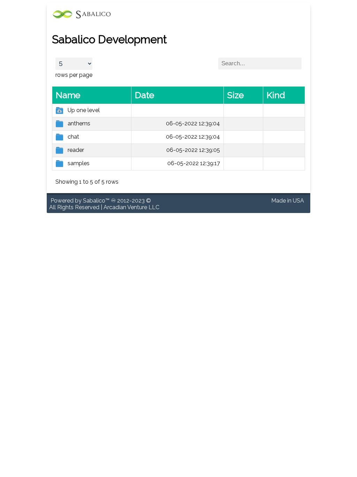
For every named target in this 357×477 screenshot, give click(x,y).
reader (76, 150)
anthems (79, 123)
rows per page (73, 75)
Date (144, 95)
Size (235, 95)
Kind (276, 95)
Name (68, 95)
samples (79, 163)
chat (73, 136)
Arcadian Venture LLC (131, 207)
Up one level (84, 110)
